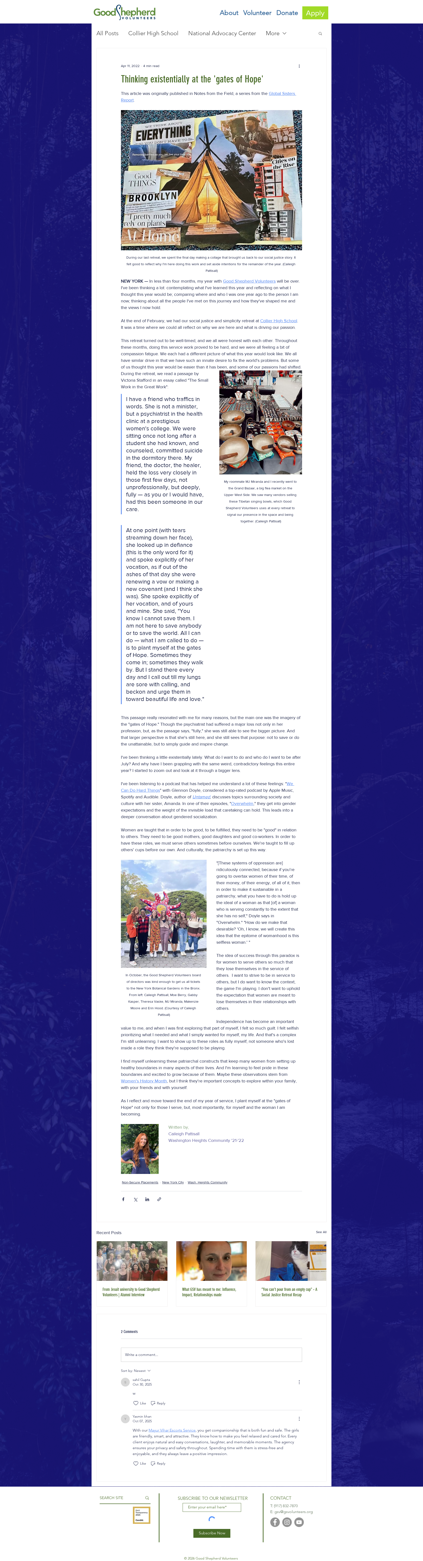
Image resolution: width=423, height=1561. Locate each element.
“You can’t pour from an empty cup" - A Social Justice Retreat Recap (289, 1292)
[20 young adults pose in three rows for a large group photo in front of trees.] (132, 1261)
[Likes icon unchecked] (136, 1403)
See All (321, 1232)
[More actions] (299, 66)
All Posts (107, 33)
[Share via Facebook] (123, 1199)
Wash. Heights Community (207, 1182)
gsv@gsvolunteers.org (293, 1511)
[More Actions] (299, 1382)
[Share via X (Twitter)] (135, 1199)
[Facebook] (275, 1522)
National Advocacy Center (222, 33)
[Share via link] (159, 1199)
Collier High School (153, 33)
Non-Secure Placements (140, 1182)
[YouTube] (299, 1522)
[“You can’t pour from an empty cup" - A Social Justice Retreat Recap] (291, 1261)
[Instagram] (287, 1522)
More (273, 33)
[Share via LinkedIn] (147, 1199)
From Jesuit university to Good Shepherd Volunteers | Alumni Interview (131, 1292)
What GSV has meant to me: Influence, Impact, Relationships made (209, 1292)
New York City (173, 1182)
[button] (229, 12)
